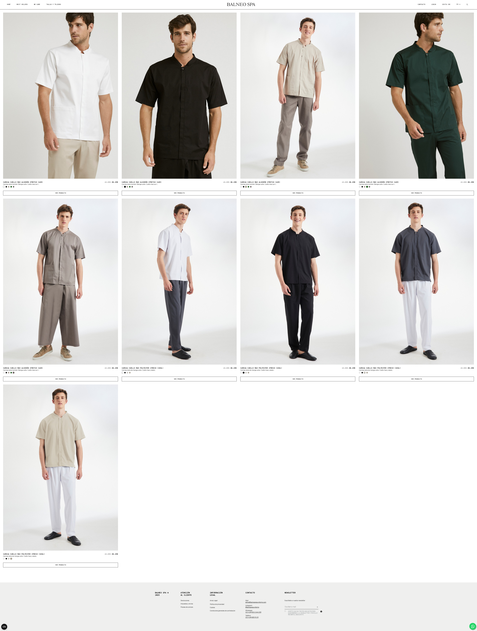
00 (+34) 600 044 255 (253, 612)
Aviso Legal (214, 601)
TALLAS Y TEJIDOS (53, 4)
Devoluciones (185, 601)
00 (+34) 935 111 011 (251, 617)
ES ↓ (458, 4)
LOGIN (433, 4)
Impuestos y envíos (187, 604)
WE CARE (37, 4)
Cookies (212, 608)
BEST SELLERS (22, 4)
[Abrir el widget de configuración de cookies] (4, 627)
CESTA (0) (446, 4)
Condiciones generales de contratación (222, 611)
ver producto (60, 193)
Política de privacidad (217, 604)
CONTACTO (421, 4)
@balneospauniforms (252, 607)
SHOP (8, 4)
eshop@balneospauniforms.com (255, 602)
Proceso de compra (187, 607)
